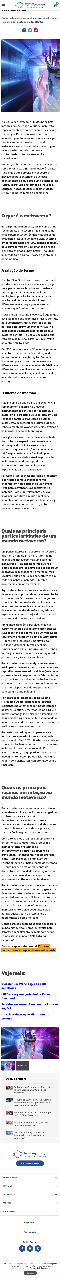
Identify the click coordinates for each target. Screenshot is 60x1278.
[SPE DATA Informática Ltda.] (30, 5)
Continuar (30, 1273)
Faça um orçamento (30, 1163)
